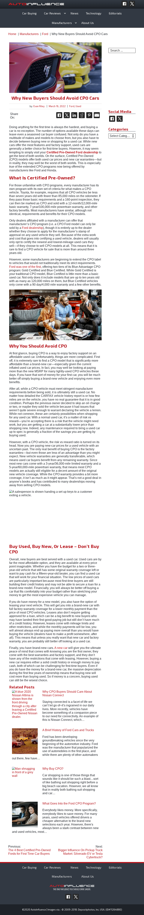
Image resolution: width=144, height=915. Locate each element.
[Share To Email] (97, 115)
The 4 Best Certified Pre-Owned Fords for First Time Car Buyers (29, 850)
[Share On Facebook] (59, 115)
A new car (61, 647)
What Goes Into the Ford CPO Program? (69, 803)
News (74, 13)
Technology (93, 13)
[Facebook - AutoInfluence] (125, 4)
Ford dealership (32, 227)
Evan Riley (39, 106)
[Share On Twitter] (67, 115)
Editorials (115, 13)
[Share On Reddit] (82, 115)
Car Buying (29, 13)
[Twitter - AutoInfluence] (132, 4)
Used (78, 106)
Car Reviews (52, 13)
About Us (87, 23)
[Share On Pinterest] (89, 115)
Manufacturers (62, 23)
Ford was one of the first (25, 266)
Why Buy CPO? (52, 768)
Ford (71, 106)
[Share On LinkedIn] (74, 115)
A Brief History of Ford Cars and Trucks (68, 730)
